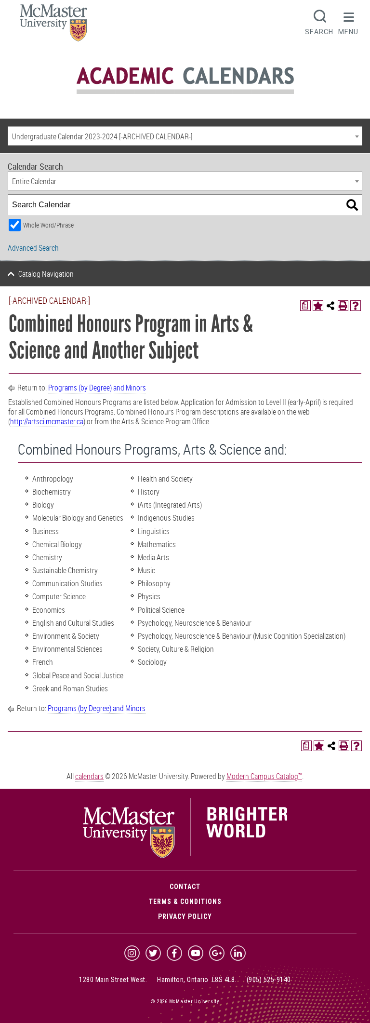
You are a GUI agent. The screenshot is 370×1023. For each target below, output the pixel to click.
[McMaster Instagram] (132, 953)
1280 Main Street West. (113, 979)
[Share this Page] (330, 305)
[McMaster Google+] (217, 953)
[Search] (352, 204)
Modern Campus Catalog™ (264, 776)
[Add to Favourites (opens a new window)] (318, 305)
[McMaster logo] (185, 856)
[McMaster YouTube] (195, 953)
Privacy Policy (185, 916)
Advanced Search (33, 247)
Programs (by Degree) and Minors (97, 387)
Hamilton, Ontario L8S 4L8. (197, 979)
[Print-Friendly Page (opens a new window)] (343, 305)
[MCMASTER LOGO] (53, 26)
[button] (348, 21)
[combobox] (185, 136)
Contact (185, 886)
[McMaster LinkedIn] (238, 953)
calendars (89, 776)
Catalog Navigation (46, 274)
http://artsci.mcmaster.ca (46, 421)
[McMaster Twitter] (153, 953)
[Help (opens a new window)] (355, 305)
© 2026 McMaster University (185, 1001)
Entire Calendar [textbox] (34, 181)
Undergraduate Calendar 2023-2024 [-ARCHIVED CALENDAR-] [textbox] (102, 136)
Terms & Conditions (185, 901)
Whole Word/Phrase (48, 224)
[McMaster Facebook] (174, 953)
